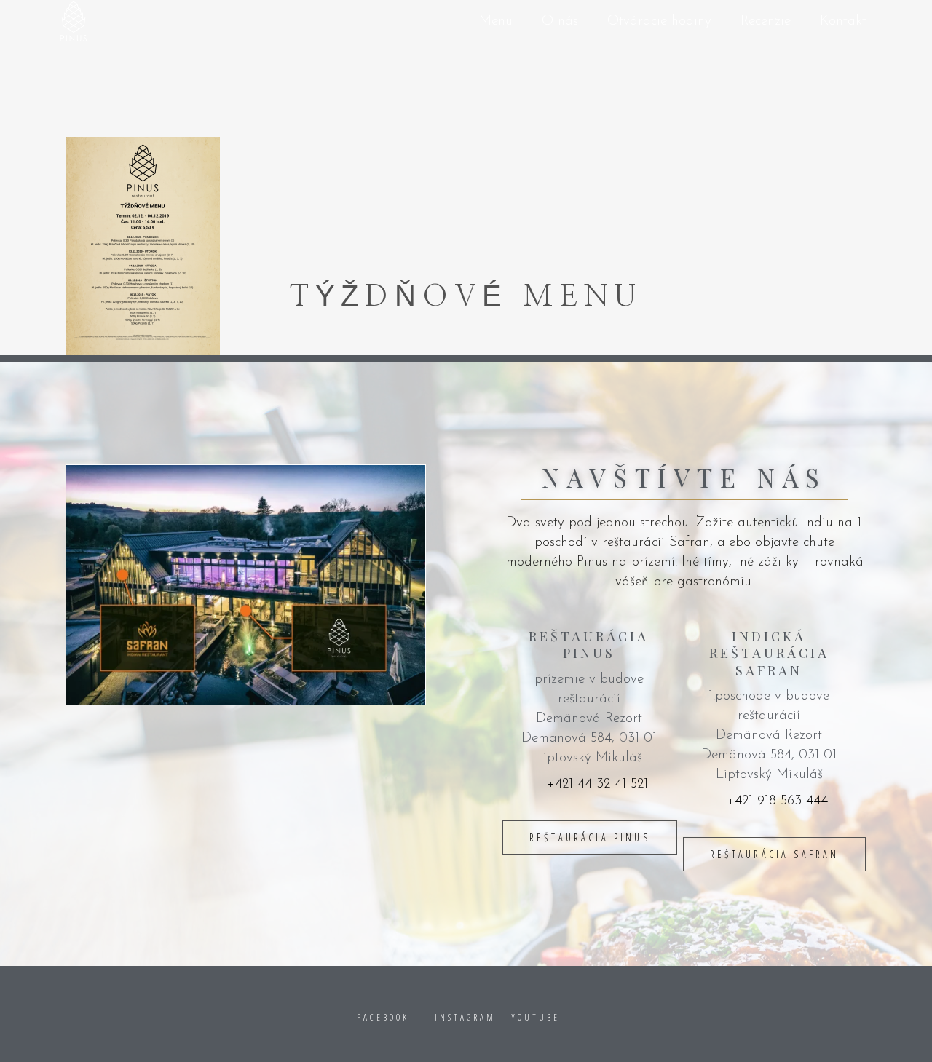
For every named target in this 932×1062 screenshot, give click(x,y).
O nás (560, 21)
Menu (496, 21)
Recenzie (766, 21)
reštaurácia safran (775, 854)
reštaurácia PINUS (589, 837)
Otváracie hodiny (659, 21)
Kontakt (843, 21)
